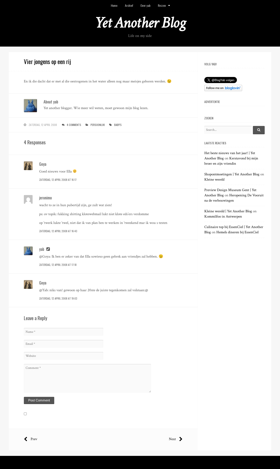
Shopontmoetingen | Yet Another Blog (231, 174)
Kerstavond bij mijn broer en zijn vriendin (231, 161)
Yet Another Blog (140, 22)
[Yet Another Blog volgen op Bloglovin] (223, 90)
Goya (42, 164)
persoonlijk (98, 125)
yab (41, 249)
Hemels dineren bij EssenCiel (237, 232)
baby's (118, 125)
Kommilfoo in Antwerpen (223, 216)
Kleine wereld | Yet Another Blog (228, 211)
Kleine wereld (214, 179)
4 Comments (74, 125)
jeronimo (45, 198)
